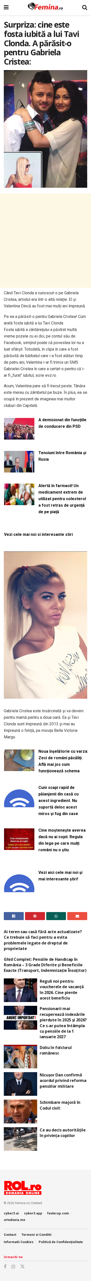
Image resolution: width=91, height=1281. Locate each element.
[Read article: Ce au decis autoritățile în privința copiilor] (20, 1139)
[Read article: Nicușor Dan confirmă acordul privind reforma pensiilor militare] (20, 1084)
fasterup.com (58, 1213)
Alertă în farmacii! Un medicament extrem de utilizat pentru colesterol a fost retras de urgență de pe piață (62, 498)
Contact (36, 1203)
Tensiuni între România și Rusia (62, 456)
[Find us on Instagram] (13, 1267)
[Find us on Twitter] (22, 1267)
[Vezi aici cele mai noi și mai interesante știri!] (19, 889)
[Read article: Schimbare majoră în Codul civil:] (20, 1111)
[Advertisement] (45, 241)
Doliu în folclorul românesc (56, 1050)
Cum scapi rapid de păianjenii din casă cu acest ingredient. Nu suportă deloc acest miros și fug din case (58, 800)
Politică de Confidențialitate (61, 1242)
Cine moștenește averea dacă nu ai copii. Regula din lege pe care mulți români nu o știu (62, 840)
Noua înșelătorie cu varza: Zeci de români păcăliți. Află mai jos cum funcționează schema (63, 761)
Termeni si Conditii (36, 1235)
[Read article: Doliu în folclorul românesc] (20, 1056)
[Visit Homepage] (45, 8)
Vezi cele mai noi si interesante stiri (38, 534)
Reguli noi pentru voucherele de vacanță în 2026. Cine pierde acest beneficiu (62, 989)
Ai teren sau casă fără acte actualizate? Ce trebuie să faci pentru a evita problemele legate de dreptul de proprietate (43, 940)
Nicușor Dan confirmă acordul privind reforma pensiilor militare (63, 1080)
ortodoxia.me (14, 1220)
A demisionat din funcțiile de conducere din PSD (62, 423)
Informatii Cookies (18, 1242)
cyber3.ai (11, 1213)
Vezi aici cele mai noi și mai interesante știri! (60, 875)
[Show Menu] (6, 7)
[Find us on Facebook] (5, 1267)
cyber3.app (33, 1213)
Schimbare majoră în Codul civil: (60, 1105)
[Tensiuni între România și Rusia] (19, 469)
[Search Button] (84, 7)
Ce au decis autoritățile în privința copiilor (62, 1132)
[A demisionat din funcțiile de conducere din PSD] (19, 436)
